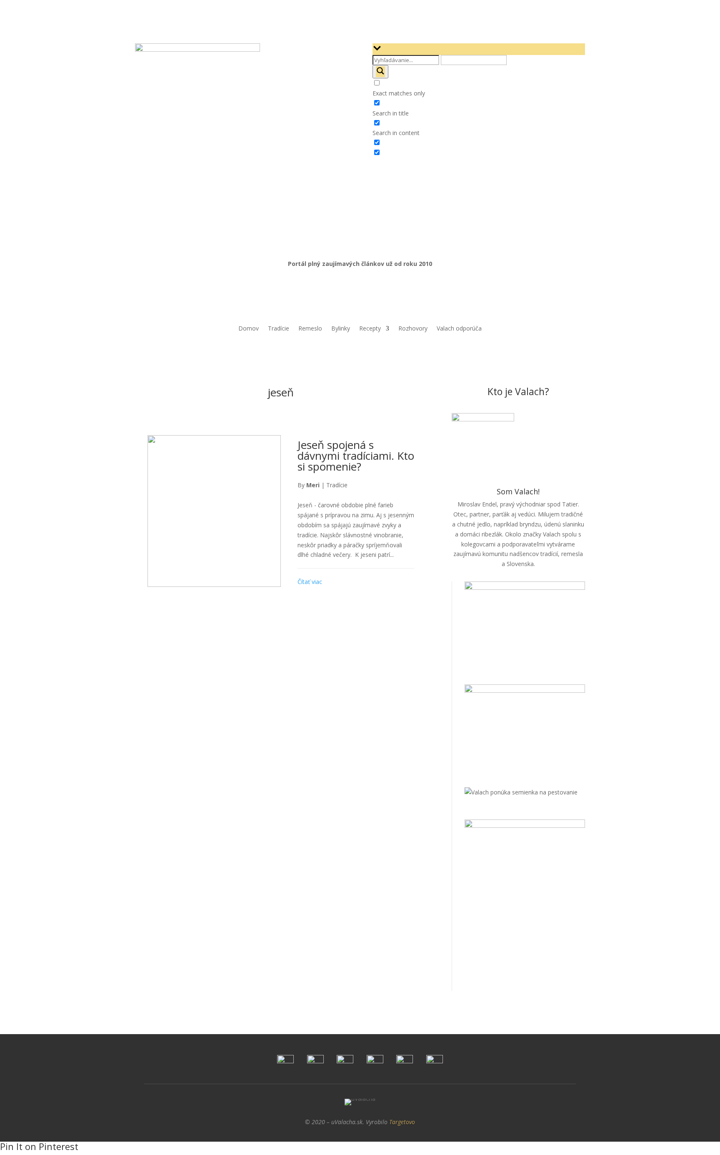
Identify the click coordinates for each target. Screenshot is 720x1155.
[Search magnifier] (380, 71)
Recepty (370, 329)
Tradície (278, 329)
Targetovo (402, 1122)
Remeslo (310, 329)
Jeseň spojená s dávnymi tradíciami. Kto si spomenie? (356, 455)
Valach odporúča (459, 329)
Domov (248, 329)
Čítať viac (310, 582)
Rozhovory (413, 329)
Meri (313, 485)
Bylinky (340, 329)
